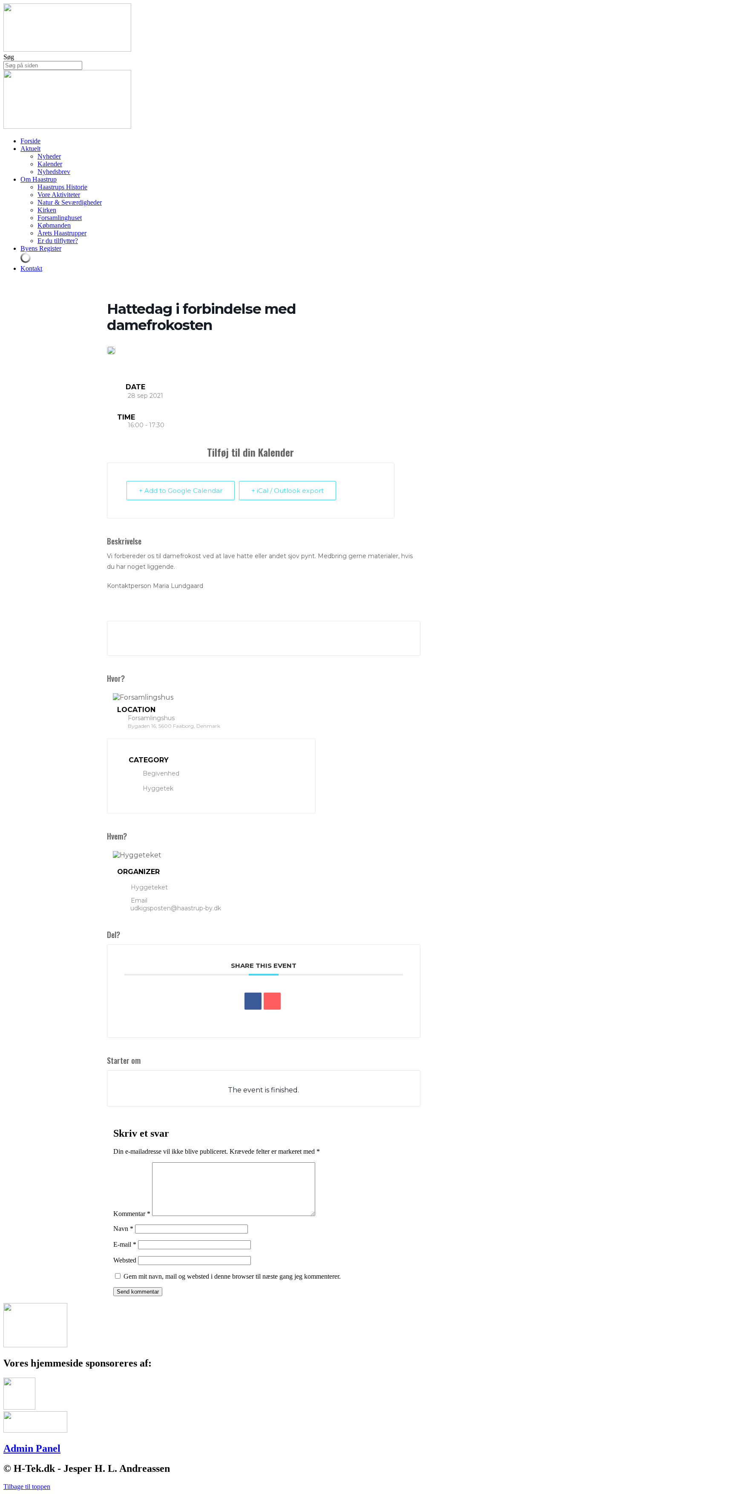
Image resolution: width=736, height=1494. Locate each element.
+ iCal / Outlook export (287, 490)
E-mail (124, 1244)
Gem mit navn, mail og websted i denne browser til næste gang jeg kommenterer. (232, 1276)
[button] (26, 1486)
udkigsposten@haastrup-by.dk (175, 908)
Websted (124, 1260)
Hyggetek (158, 788)
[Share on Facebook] (253, 1001)
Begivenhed (161, 773)
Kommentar (131, 1213)
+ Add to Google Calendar (180, 490)
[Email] (272, 1001)
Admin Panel (31, 1448)
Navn (123, 1228)
